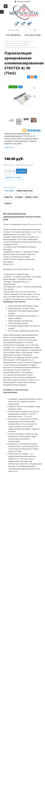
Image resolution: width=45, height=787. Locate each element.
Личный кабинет (23, 1)
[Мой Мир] (35, 76)
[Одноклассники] (32, 76)
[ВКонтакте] (28, 76)
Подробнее (9, 147)
